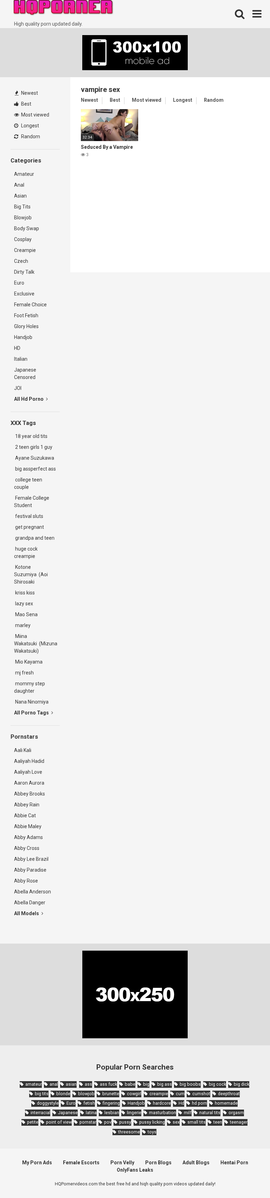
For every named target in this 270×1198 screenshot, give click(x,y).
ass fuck (108, 1084)
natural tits (209, 1112)
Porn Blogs (158, 1162)
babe (130, 1084)
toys (152, 1131)
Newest (29, 93)
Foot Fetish (26, 315)
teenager (239, 1122)
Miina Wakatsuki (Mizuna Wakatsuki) (35, 643)
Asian (20, 196)
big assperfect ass (35, 469)
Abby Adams (28, 837)
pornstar (87, 1122)
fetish (89, 1103)
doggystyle (48, 1103)
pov (107, 1122)
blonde (63, 1093)
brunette (110, 1093)
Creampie (25, 250)
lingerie (134, 1112)
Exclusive (24, 294)
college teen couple (28, 483)
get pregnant (29, 527)
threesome (129, 1131)
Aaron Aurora (29, 783)
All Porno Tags (32, 713)
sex (176, 1122)
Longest (29, 125)
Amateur (24, 174)
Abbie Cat (25, 815)
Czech (21, 261)
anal (54, 1084)
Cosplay (23, 239)
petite (32, 1122)
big (146, 1084)
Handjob (23, 337)
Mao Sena (27, 614)
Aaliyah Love (28, 772)
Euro (19, 283)
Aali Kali (22, 750)
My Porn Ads (37, 1162)
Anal (19, 185)
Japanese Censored (25, 373)
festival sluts (28, 516)
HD (17, 348)
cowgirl (134, 1093)
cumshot (201, 1093)
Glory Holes (26, 326)
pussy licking (152, 1122)
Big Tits (22, 206)
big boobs (190, 1084)
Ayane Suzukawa (34, 458)
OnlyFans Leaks (135, 1170)
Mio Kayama (29, 662)
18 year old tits (30, 436)
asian (71, 1084)
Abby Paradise (30, 870)
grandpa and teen (34, 538)
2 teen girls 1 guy (33, 447)
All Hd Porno (29, 399)
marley (22, 625)
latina (91, 1112)
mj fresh (24, 672)
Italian (20, 359)
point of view (59, 1122)
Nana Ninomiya (32, 702)
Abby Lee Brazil (31, 859)
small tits (196, 1122)
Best (25, 104)
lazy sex (23, 603)
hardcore (162, 1103)
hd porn (199, 1103)
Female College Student (31, 501)
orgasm (236, 1112)
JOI (17, 388)
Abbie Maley (27, 826)
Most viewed (34, 115)
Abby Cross (26, 848)
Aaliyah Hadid (29, 761)
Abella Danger (29, 902)
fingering (111, 1103)
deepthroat (229, 1093)
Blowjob (23, 217)
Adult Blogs (196, 1162)
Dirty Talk (24, 272)
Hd (181, 1103)
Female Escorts (81, 1162)
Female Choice (30, 304)
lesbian (111, 1112)
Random (30, 136)
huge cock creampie (26, 552)
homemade (226, 1103)
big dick (241, 1084)
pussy (125, 1122)
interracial (40, 1112)
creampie (158, 1093)
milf (188, 1112)
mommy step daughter (29, 687)
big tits (42, 1093)
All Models (27, 913)
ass (88, 1084)
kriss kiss (24, 592)
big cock (217, 1084)
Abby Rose (26, 881)
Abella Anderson (32, 891)
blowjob (86, 1093)
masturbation (162, 1112)
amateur (33, 1084)
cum (180, 1093)
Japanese (68, 1112)
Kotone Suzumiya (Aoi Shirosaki (31, 574)
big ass (164, 1084)
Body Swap (26, 228)
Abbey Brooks (29, 794)
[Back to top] (246, 1177)
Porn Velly (122, 1162)
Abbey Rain (26, 804)
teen (217, 1122)
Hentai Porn (234, 1162)
